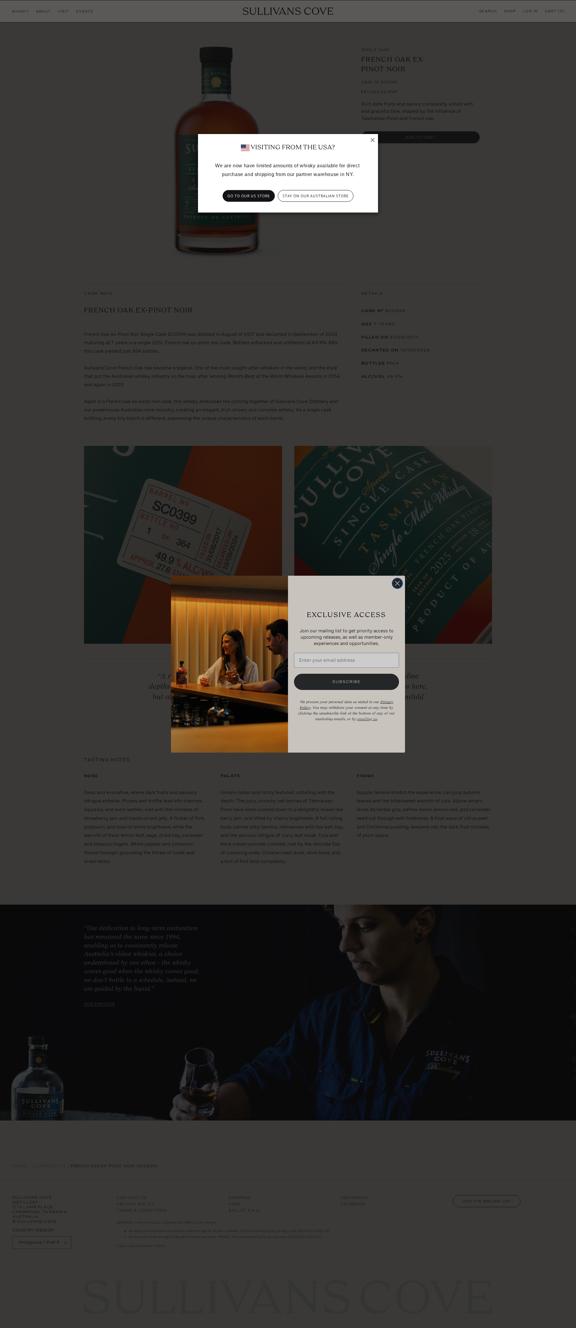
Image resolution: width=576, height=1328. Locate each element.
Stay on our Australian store (316, 195)
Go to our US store (248, 195)
